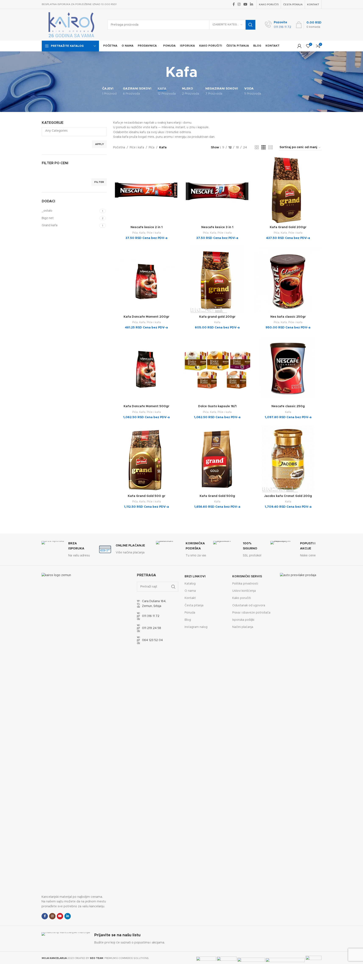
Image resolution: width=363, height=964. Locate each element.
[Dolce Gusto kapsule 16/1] (217, 369)
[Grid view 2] (257, 147)
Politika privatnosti (245, 583)
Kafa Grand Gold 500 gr (146, 496)
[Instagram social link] (239, 4)
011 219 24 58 (151, 628)
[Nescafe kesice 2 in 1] (146, 190)
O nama (190, 590)
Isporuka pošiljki (243, 619)
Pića (151, 147)
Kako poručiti (241, 598)
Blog (188, 619)
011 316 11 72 (150, 616)
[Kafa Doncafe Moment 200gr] (146, 280)
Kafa (142, 232)
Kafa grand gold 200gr (217, 316)
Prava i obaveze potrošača (251, 612)
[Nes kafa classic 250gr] (288, 280)
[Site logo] (71, 24)
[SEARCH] (250, 25)
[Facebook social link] (233, 4)
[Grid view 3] (263, 147)
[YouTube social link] (245, 4)
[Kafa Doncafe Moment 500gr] (146, 369)
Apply (99, 144)
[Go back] (160, 73)
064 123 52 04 (152, 640)
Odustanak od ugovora (248, 605)
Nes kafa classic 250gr (288, 316)
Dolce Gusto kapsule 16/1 (217, 406)
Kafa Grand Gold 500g (217, 496)
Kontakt (190, 598)
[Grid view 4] (270, 147)
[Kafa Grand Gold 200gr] (288, 190)
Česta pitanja (194, 605)
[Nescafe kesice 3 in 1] (217, 190)
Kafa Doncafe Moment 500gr (146, 406)
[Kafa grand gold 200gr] (217, 280)
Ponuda (190, 612)
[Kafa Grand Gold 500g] (217, 459)
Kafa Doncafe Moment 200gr (146, 316)
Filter (99, 182)
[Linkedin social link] (251, 4)
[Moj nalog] (299, 46)
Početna (119, 147)
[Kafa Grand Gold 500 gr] (146, 459)
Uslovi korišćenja (244, 590)
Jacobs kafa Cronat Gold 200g (288, 496)
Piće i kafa (137, 147)
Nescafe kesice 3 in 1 (217, 227)
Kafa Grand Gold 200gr (288, 227)
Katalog (190, 583)
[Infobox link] (278, 25)
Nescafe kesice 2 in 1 (147, 227)
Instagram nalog (196, 627)
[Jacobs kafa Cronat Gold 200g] (288, 459)
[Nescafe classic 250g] (288, 369)
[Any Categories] (72, 131)
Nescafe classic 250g (288, 406)
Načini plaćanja (242, 627)
